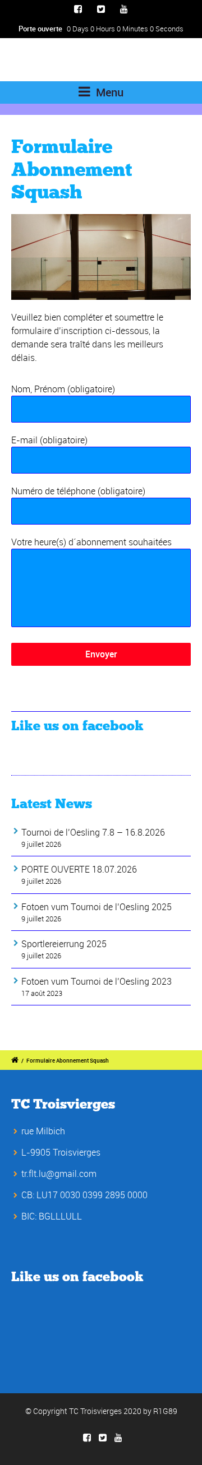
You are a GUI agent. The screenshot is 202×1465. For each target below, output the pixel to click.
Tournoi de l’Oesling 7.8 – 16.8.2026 (93, 832)
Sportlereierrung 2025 (64, 944)
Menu (108, 92)
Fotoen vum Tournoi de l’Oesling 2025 (96, 907)
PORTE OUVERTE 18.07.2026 (79, 869)
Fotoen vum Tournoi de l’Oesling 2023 (96, 981)
